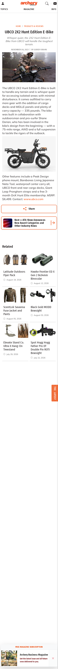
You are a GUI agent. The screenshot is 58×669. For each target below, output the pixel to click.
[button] (4, 9)
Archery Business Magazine (34, 654)
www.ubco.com (33, 199)
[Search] (47, 3)
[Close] (53, 658)
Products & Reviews (34, 26)
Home (18, 26)
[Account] (3, 3)
